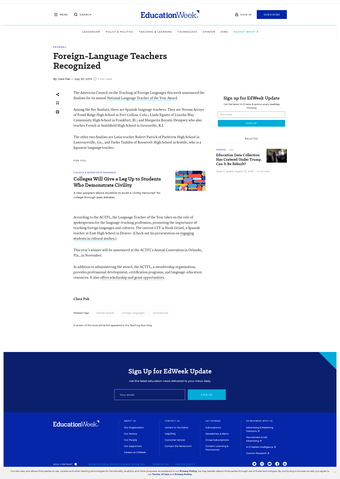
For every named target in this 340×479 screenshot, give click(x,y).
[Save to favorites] (57, 103)
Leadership (91, 31)
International (160, 313)
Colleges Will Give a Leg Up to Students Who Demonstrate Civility (117, 182)
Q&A (231, 149)
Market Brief (244, 31)
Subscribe (272, 14)
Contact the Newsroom (178, 446)
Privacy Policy (185, 464)
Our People (130, 440)
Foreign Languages (133, 313)
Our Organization (134, 427)
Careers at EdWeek (135, 452)
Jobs (224, 31)
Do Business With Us (259, 421)
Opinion (209, 31)
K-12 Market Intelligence (260, 447)
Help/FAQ (170, 433)
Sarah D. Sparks (225, 171)
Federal (59, 47)
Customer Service (175, 440)
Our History (130, 433)
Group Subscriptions (217, 440)
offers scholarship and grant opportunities (132, 277)
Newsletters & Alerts (217, 433)
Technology (187, 31)
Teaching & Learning (155, 31)
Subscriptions (213, 427)
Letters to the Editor (176, 427)
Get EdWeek (213, 421)
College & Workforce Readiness (94, 172)
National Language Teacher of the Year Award (142, 97)
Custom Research (256, 453)
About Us (130, 421)
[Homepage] (170, 14)
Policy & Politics (119, 31)
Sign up (206, 394)
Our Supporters (133, 446)
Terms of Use (160, 464)
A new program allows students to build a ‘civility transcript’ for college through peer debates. (116, 195)
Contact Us (172, 421)
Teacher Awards (105, 313)
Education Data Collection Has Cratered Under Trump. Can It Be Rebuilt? (239, 159)
